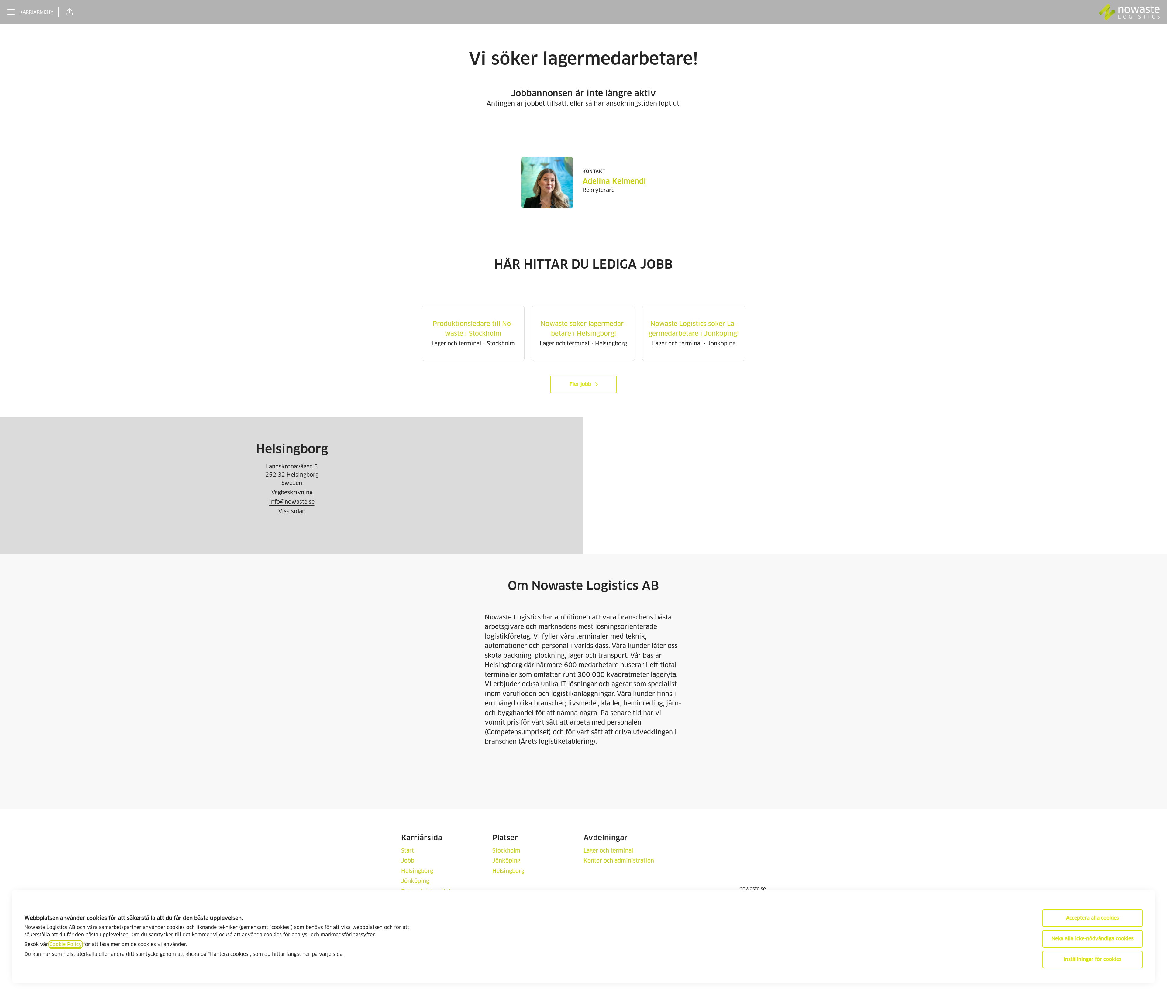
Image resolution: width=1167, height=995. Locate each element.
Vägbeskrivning (291, 492)
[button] (69, 12)
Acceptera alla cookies (1092, 918)
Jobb (407, 860)
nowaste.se (752, 889)
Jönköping (415, 880)
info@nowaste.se (292, 501)
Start (407, 850)
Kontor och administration (619, 860)
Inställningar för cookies (1092, 959)
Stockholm (506, 850)
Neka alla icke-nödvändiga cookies (1093, 938)
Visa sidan (291, 511)
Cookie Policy (66, 944)
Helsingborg (417, 870)
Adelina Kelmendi (614, 181)
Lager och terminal (608, 850)
